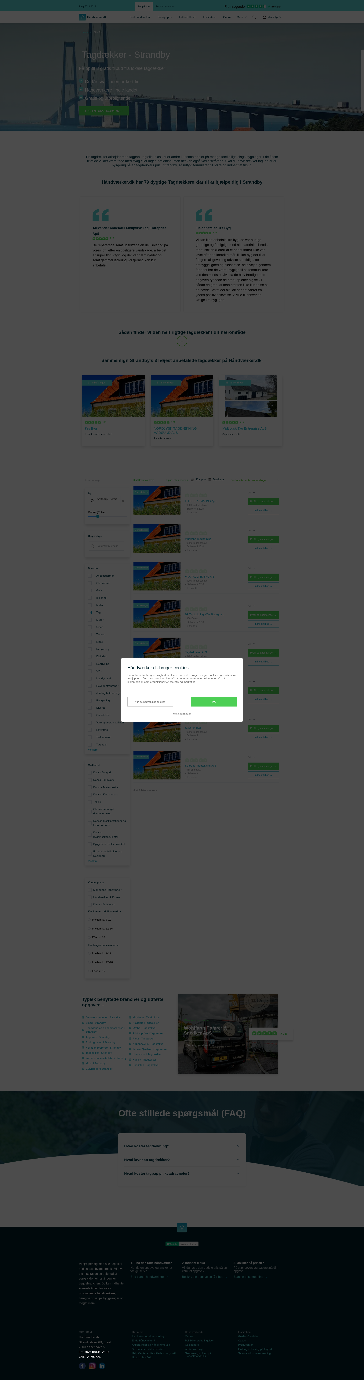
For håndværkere (165, 6)
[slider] (107, 516)
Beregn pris (165, 17)
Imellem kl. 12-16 (102, 928)
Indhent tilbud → (263, 510)
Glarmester (103, 583)
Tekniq (97, 801)
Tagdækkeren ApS (196, 652)
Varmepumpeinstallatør (110, 722)
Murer (100, 619)
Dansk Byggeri (102, 772)
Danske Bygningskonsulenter (105, 834)
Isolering (101, 597)
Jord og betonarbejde (109, 693)
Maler (99, 605)
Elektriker (101, 656)
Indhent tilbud (187, 17)
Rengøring (102, 648)
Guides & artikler (248, 1336)
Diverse (100, 707)
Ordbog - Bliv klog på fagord (255, 1349)
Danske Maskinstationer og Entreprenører (109, 823)
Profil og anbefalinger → (263, 501)
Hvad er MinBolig (142, 1357)
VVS (98, 671)
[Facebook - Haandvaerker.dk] (84, 1367)
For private (144, 6)
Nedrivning (102, 663)
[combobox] (107, 501)
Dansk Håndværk (103, 779)
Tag (98, 612)
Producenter (245, 1344)
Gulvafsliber (103, 715)
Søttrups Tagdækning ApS (200, 765)
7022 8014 (92, 1352)
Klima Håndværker (104, 904)
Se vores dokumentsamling (254, 1353)
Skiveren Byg (193, 727)
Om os (227, 17)
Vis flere (93, 749)
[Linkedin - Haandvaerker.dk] (103, 1367)
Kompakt (199, 479)
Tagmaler (101, 744)
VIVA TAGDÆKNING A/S (199, 576)
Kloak (99, 641)
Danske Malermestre (105, 787)
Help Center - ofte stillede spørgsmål (154, 1353)
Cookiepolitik (192, 1344)
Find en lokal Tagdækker (103, 110)
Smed (99, 626)
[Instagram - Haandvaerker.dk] (94, 1367)
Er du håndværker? (143, 1340)
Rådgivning (103, 700)
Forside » (85, 32)
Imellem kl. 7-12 (101, 919)
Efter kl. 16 (98, 937)
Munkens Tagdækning (198, 538)
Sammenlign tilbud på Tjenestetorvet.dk (198, 1354)
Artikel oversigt (194, 1349)
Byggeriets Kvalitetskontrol (109, 844)
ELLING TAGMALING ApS (200, 501)
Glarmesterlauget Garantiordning (103, 811)
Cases (242, 1340)
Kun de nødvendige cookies (150, 701)
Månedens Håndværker (107, 889)
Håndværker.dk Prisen (106, 897)
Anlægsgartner (105, 575)
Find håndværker (140, 17)
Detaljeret (217, 479)
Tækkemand (103, 737)
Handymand (103, 678)
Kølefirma (102, 729)
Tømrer (100, 634)
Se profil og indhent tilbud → (202, 1045)
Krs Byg (224, 228)
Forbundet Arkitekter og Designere (107, 853)
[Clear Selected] (123, 501)
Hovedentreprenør (107, 685)
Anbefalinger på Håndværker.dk (151, 1344)
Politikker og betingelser (199, 1340)
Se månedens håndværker (148, 1349)
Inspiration (209, 17)
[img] (254, 17)
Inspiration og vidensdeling (148, 1336)
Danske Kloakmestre (105, 794)
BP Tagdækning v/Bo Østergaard (204, 614)
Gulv (99, 590)
